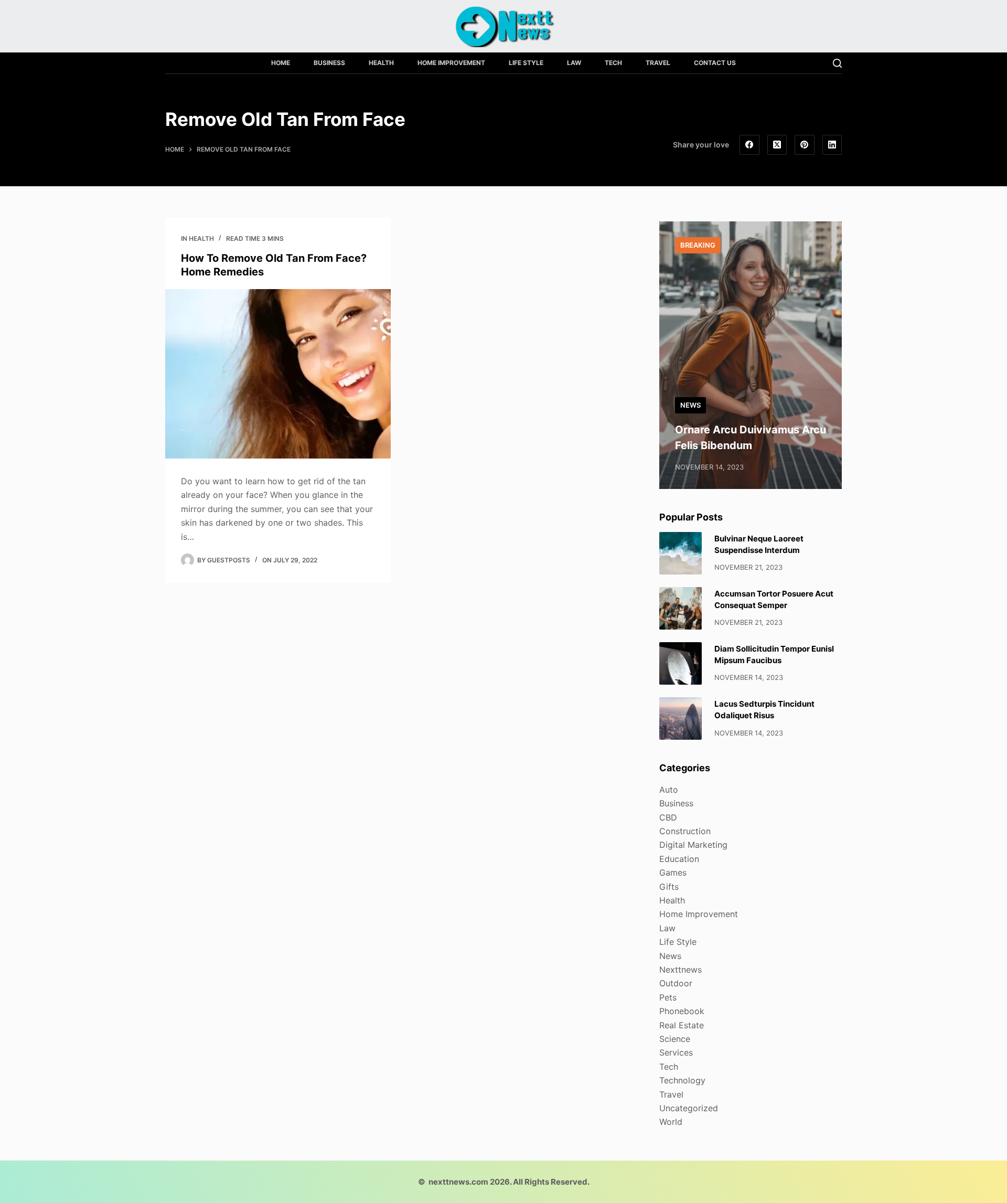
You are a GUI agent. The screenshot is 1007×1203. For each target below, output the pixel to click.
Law (574, 63)
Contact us (715, 63)
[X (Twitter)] (777, 145)
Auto (668, 789)
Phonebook (681, 1011)
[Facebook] (749, 145)
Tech (613, 63)
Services (676, 1052)
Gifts (669, 886)
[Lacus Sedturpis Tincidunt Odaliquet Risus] (680, 718)
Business (329, 63)
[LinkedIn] (832, 145)
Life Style (526, 63)
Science (674, 1039)
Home (280, 63)
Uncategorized (688, 1108)
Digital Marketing (693, 844)
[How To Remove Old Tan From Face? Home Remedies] (278, 374)
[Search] (837, 63)
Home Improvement (451, 63)
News (690, 405)
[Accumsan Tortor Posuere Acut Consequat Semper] (680, 608)
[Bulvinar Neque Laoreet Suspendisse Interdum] (680, 553)
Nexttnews (680, 969)
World (670, 1121)
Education (679, 859)
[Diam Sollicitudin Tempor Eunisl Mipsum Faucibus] (680, 663)
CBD (668, 817)
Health (381, 63)
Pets (668, 997)
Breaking (697, 245)
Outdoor (675, 983)
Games (673, 872)
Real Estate (681, 1025)
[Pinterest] (805, 145)
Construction (685, 831)
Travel (658, 63)
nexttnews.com (458, 1182)
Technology (682, 1080)
